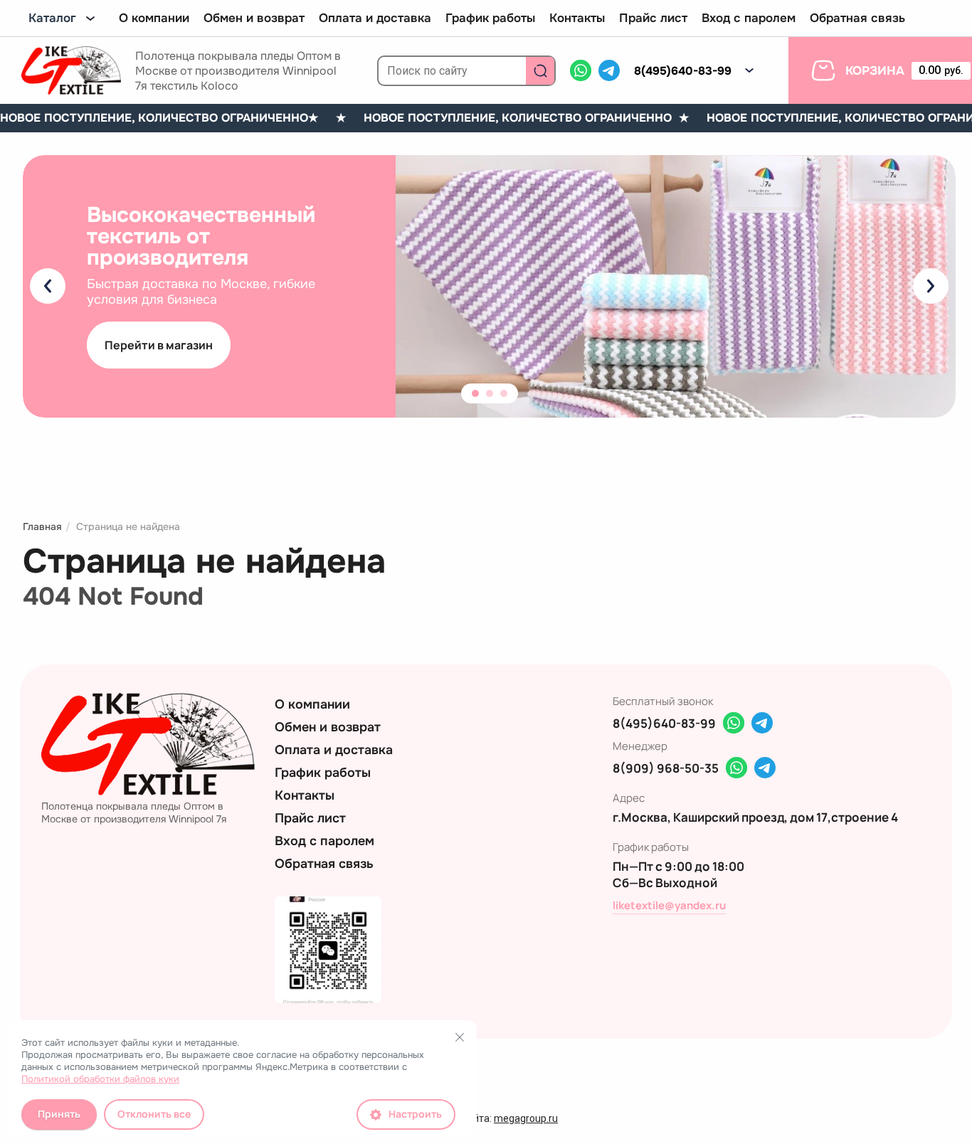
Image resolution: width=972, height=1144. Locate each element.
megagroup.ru (526, 1118)
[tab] (475, 393)
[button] (749, 70)
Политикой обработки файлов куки (100, 1079)
